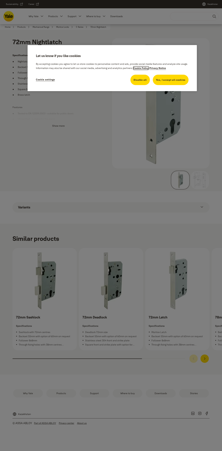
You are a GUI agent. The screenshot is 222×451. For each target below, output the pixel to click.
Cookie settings (45, 79)
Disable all (140, 79)
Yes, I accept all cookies (171, 79)
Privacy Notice (158, 68)
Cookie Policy (141, 68)
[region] (112, 68)
